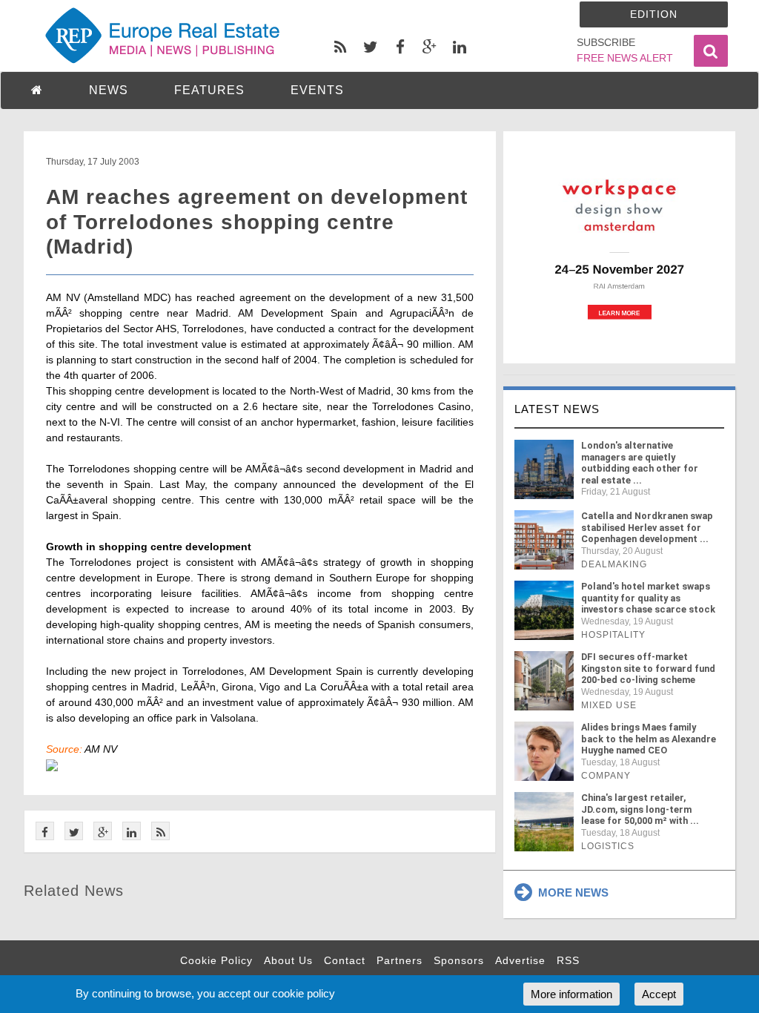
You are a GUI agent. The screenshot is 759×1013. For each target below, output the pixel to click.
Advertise (520, 960)
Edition (653, 14)
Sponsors (459, 960)
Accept (659, 994)
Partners (399, 960)
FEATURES (209, 90)
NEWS (108, 90)
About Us (288, 960)
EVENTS (317, 90)
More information (571, 994)
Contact (344, 960)
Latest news (557, 409)
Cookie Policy (216, 960)
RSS (568, 960)
